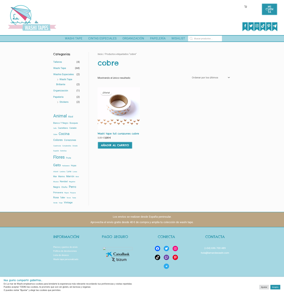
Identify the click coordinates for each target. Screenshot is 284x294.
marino (61, 176)
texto (74, 198)
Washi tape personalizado (65, 259)
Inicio (100, 54)
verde (55, 203)
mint (77, 177)
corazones (70, 140)
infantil (55, 172)
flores (59, 157)
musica (56, 182)
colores (58, 140)
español (56, 151)
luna (69, 171)
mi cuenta (269, 9)
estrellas (63, 151)
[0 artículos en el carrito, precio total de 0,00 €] (245, 6)
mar (55, 176)
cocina (64, 134)
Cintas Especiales (102, 38)
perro (72, 187)
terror (69, 198)
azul (70, 116)
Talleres (57, 61)
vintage (68, 202)
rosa (56, 197)
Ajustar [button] (264, 287)
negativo (72, 182)
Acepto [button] (275, 287)
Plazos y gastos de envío (65, 247)
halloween (66, 166)
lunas (75, 172)
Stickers (63, 101)
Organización (133, 38)
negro (56, 187)
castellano (63, 128)
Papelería (158, 38)
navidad (64, 181)
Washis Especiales (63, 74)
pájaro (66, 193)
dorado (75, 146)
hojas (73, 165)
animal (60, 115)
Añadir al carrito (115, 145)
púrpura (73, 193)
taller (62, 197)
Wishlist (178, 38)
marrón (70, 176)
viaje (61, 203)
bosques (74, 123)
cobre (55, 134)
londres (62, 172)
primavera (58, 192)
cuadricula (57, 146)
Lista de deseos (61, 255)
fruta (68, 158)
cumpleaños (66, 146)
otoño (64, 187)
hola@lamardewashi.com (215, 252)
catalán (73, 128)
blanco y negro (60, 123)
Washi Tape (73, 38)
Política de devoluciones (65, 251)
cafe (55, 128)
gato (57, 165)
